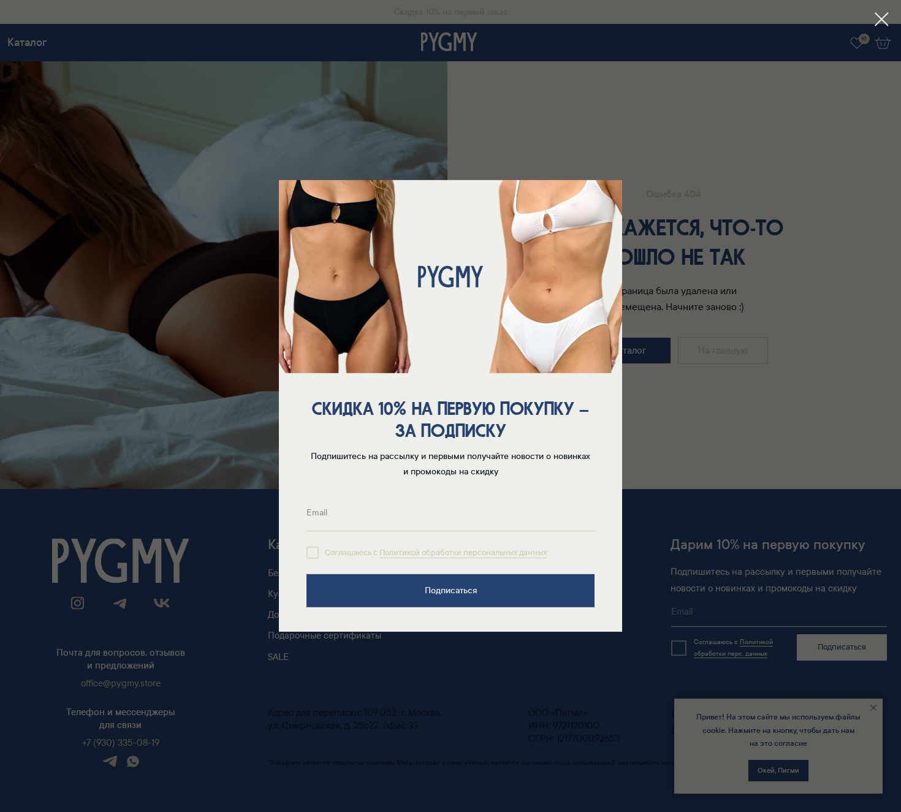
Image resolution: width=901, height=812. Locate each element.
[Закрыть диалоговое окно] (882, 19)
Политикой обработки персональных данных (463, 553)
